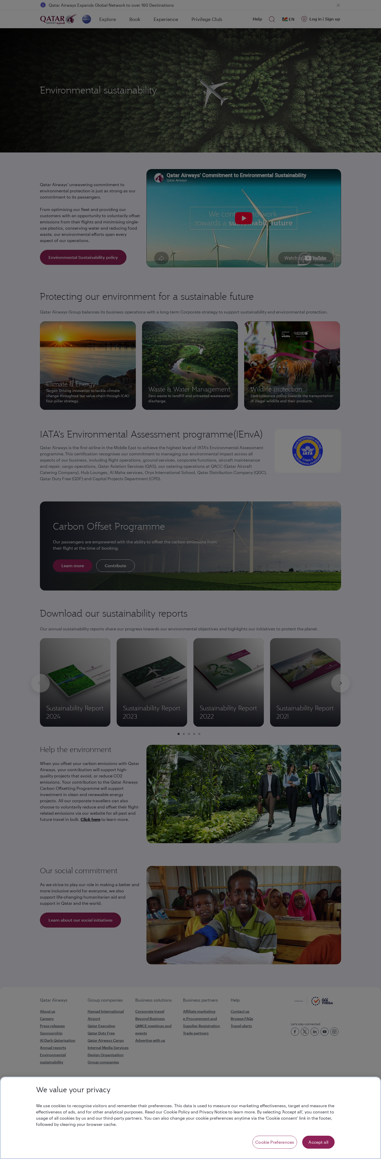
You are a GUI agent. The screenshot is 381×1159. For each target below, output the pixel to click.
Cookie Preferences (274, 1142)
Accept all (318, 1142)
